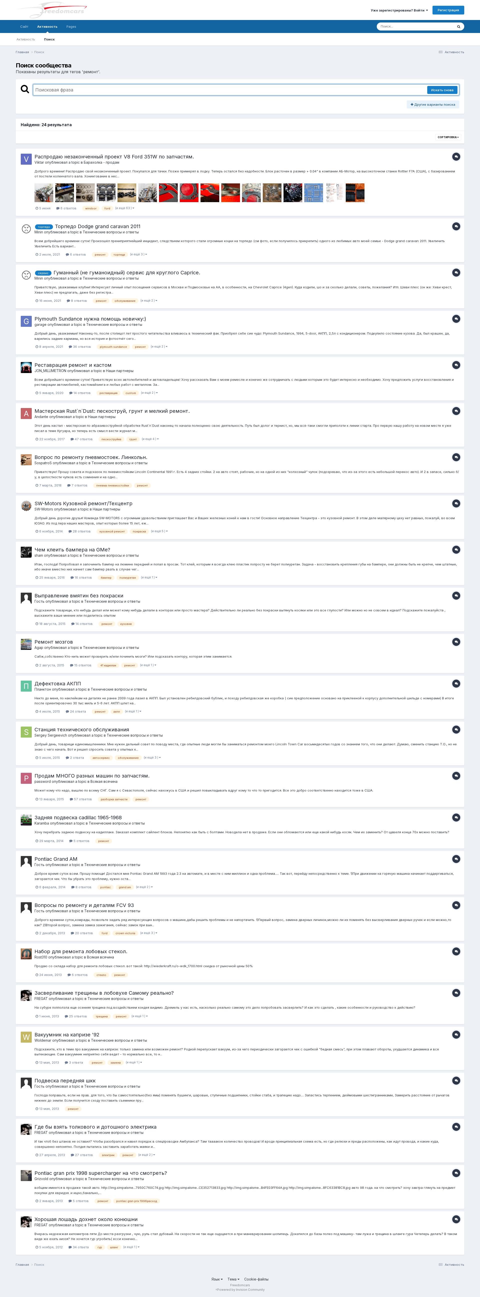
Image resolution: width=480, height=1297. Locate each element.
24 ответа (77, 711)
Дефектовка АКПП (57, 684)
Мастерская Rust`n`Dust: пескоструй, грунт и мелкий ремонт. (112, 411)
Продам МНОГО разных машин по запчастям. (92, 776)
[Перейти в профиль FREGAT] (26, 995)
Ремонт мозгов (53, 642)
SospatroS (43, 463)
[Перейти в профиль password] (26, 778)
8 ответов (78, 301)
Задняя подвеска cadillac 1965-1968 (78, 818)
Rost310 (40, 957)
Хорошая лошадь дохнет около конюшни (86, 1219)
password (42, 781)
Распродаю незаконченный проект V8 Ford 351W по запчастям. (114, 157)
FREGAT (41, 998)
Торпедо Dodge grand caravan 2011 (97, 226)
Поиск (49, 39)
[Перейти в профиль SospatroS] (26, 459)
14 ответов (81, 393)
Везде (441, 26)
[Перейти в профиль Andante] (26, 413)
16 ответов (83, 577)
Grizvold (41, 1179)
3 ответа (75, 1062)
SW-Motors (43, 509)
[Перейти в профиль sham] (26, 552)
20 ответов (83, 933)
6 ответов (68, 208)
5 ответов (81, 841)
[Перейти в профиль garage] (26, 321)
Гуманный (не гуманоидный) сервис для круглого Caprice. (127, 273)
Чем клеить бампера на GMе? (72, 550)
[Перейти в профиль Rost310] (26, 953)
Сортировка (447, 137)
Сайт (24, 26)
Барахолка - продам (101, 162)
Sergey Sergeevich (50, 735)
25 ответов (77, 1016)
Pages (71, 26)
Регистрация (448, 10)
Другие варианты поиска (434, 104)
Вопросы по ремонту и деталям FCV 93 (84, 905)
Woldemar (42, 1040)
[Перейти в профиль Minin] (26, 228)
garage (40, 324)
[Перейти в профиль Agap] (26, 644)
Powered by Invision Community (241, 1290)
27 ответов (83, 1155)
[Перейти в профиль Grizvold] (26, 1175)
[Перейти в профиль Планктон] (26, 686)
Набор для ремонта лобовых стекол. (80, 951)
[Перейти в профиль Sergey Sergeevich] (26, 732)
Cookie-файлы (256, 1279)
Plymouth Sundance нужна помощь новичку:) (90, 319)
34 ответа (80, 1247)
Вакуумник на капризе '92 (67, 1035)
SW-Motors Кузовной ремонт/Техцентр (83, 503)
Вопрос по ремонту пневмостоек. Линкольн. (90, 457)
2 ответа (76, 758)
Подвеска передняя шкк (65, 1081)
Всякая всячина (104, 781)
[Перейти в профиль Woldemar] (26, 1037)
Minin (38, 232)
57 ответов (82, 799)
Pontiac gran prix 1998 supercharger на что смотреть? (100, 1173)
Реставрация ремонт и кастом (73, 365)
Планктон (42, 689)
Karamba (41, 823)
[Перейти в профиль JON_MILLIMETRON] (26, 367)
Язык (216, 1279)
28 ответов (81, 531)
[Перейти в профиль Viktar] (26, 159)
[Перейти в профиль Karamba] (26, 820)
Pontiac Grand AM (56, 859)
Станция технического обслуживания (81, 730)
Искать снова (442, 90)
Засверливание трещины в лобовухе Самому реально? (104, 993)
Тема (233, 1279)
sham (38, 555)
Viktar (39, 162)
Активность (47, 26)
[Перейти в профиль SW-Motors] (26, 505)
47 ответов (83, 439)
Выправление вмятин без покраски (78, 596)
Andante (41, 417)
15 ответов (82, 665)
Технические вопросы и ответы (111, 232)
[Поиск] (458, 26)
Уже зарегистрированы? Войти (398, 10)
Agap (38, 647)
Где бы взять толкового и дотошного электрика (95, 1127)
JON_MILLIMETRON (50, 371)
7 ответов (79, 485)
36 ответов (81, 347)
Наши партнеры (120, 371)
